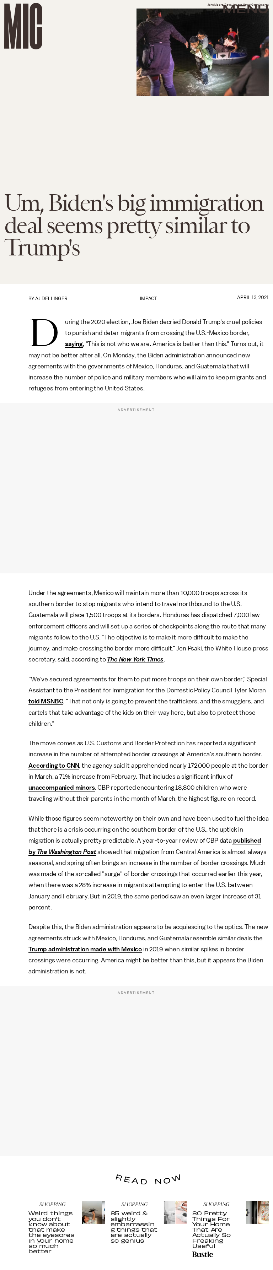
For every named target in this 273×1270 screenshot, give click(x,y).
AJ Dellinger (51, 298)
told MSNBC (45, 701)
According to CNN (53, 765)
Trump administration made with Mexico (85, 949)
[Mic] (23, 26)
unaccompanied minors (61, 787)
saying (74, 344)
